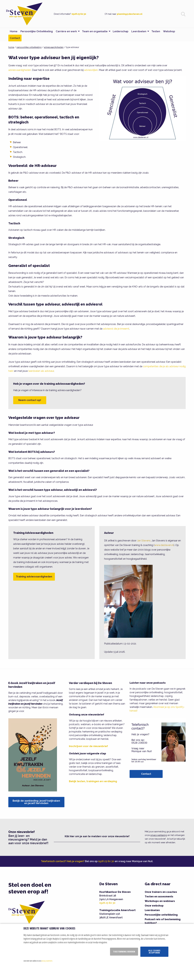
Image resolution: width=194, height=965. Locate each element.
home (11, 47)
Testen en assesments (159, 896)
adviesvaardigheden (54, 47)
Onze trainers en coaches (161, 892)
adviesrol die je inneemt (116, 328)
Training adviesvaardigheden (34, 576)
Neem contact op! (29, 400)
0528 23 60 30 (79, 14)
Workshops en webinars (160, 901)
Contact (146, 773)
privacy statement (47, 960)
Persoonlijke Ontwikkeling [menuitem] (36, 31)
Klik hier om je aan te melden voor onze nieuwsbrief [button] (97, 836)
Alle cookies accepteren (154, 951)
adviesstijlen (91, 70)
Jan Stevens (144, 540)
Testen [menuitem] (155, 31)
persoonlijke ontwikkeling (29, 47)
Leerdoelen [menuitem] (138, 31)
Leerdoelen (152, 910)
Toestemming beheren (124, 951)
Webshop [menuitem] (169, 31)
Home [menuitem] (13, 31)
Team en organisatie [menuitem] (95, 31)
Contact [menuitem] (15, 38)
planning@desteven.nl (129, 14)
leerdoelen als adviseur (41, 370)
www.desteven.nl (164, 545)
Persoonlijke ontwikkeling (161, 914)
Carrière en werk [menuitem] (66, 31)
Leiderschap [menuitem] (120, 31)
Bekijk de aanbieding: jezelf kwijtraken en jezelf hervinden (36, 802)
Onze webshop (154, 905)
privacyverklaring (158, 835)
